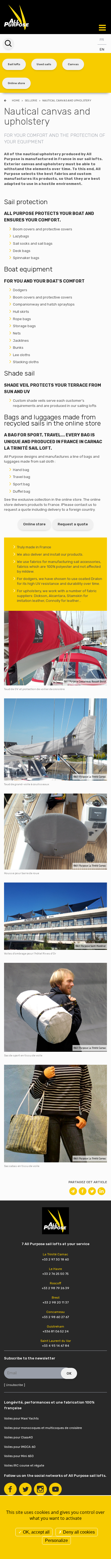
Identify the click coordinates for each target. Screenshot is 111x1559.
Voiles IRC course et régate (24, 1465)
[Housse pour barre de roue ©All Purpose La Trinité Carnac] (55, 831)
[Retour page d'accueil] (17, 17)
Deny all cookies (78, 1532)
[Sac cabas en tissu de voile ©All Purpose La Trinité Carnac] (55, 1113)
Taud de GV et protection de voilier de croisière (34, 689)
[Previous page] (6, 100)
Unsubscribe (14, 1385)
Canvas (73, 64)
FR (102, 40)
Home (16, 100)
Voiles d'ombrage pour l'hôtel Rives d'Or (30, 953)
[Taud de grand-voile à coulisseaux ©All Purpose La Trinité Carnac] (55, 739)
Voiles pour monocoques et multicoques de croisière (43, 1428)
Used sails (44, 64)
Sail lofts (14, 64)
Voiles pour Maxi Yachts (21, 1418)
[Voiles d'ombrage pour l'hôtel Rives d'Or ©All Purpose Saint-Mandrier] (55, 916)
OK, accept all (36, 1532)
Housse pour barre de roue (21, 873)
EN (102, 49)
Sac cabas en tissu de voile (21, 1166)
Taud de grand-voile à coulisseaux (26, 784)
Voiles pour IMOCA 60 (20, 1447)
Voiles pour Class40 (18, 1437)
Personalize (56, 1540)
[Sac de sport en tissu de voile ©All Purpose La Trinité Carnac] (55, 1007)
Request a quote (73, 524)
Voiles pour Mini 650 (19, 1456)
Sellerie (31, 100)
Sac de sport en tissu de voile (23, 1055)
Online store (16, 83)
